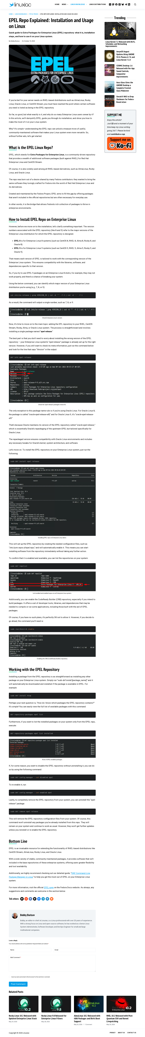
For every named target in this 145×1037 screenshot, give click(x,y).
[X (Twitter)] (110, 4)
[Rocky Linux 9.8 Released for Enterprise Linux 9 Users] (56, 1004)
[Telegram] (126, 4)
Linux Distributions (97, 4)
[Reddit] (26, 899)
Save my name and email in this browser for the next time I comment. (30, 977)
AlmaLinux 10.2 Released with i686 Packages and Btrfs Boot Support (87, 1018)
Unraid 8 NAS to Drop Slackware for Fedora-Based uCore (125, 99)
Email (56, 950)
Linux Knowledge (78, 4)
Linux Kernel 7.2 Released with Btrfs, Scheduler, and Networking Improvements (120, 43)
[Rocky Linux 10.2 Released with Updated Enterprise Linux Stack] (23, 1004)
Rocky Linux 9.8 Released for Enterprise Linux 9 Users (53, 1017)
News (64, 4)
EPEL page (49, 887)
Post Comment (18, 984)
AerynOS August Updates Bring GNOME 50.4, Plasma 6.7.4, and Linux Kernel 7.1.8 (125, 55)
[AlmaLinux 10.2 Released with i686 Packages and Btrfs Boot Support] (89, 1004)
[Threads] (119, 4)
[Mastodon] (113, 4)
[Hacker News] (51, 899)
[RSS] (129, 4)
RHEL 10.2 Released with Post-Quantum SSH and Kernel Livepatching (120, 1018)
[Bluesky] (123, 4)
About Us (121, 1032)
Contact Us (131, 1032)
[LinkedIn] (47, 899)
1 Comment (88, 1024)
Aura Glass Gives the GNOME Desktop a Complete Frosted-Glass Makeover (124, 86)
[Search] (135, 4)
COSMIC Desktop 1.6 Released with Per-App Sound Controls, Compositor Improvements (125, 71)
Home (57, 4)
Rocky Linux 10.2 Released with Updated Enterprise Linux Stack (23, 1017)
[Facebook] (116, 4)
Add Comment (15, 957)
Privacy (112, 1032)
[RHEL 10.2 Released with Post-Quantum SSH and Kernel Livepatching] (121, 1004)
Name (12, 950)
